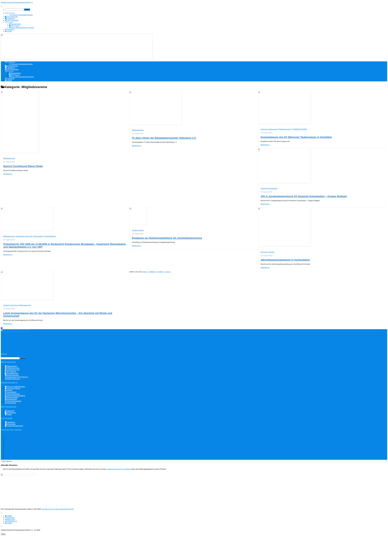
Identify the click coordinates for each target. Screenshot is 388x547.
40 (162, 272)
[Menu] (1, 6)
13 (156, 272)
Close (3, 534)
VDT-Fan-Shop (10, 403)
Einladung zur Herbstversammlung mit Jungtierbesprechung (167, 238)
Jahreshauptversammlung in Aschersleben (285, 259)
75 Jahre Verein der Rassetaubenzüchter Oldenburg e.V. (164, 138)
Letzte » (168, 272)
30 (160, 272)
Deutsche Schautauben (269, 188)
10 (150, 272)
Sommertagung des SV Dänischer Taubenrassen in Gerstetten (296, 137)
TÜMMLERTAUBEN (299, 129)
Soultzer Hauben (138, 230)
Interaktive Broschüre (12, 379)
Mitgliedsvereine (9, 158)
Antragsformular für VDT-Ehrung (16, 377)
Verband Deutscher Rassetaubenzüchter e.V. (17, 2)
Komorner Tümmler (267, 252)
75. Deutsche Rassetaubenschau (21, 15)
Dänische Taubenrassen (269, 129)
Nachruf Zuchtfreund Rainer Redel (23, 166)
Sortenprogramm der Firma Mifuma (118, 469)
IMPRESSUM (10, 519)
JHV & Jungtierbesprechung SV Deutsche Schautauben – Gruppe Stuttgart (304, 196)
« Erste (143, 272)
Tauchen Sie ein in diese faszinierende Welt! (57, 509)
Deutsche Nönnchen (10, 305)
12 (154, 272)
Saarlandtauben (50, 236)
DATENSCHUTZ (11, 521)
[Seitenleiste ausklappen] (1, 328)
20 (159, 272)
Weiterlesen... (8, 174)
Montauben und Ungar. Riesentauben (29, 236)
